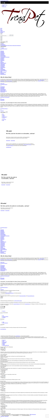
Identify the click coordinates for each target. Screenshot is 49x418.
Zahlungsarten (14, 45)
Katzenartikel (13, 140)
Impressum (4, 340)
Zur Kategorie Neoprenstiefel (4, 97)
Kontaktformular (8, 147)
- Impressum (2, 416)
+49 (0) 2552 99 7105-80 (27, 144)
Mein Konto (4, 119)
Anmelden (2, 43)
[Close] (0, 417)
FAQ (3, 5)
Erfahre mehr (2, 83)
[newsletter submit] (10, 292)
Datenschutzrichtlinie (22, 295)
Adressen (10, 45)
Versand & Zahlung (5, 316)
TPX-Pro (39, 259)
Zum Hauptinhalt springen (4, 0)
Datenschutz (4, 342)
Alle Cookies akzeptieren (25, 415)
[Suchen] (10, 35)
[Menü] (1, 34)
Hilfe (3, 120)
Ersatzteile (3, 317)
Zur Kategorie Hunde (3, 48)
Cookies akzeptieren (15, 415)
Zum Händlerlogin (3, 329)
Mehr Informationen (33, 414)
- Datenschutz (6, 416)
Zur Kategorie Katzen (3, 84)
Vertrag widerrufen (3, 46)
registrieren (3, 44)
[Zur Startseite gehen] (24, 27)
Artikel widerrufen (5, 322)
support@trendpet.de (10, 145)
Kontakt (3, 343)
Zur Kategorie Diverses (4, 108)
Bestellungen (19, 45)
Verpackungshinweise (5, 345)
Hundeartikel (8, 140)
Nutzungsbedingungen (30, 295)
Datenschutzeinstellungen (5, 415)
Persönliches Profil (6, 45)
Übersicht (1, 45)
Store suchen (4, 6)
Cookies (3, 344)
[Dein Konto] (1, 40)
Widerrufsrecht (4, 341)
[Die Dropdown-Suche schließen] (12, 35)
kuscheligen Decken (9, 259)
